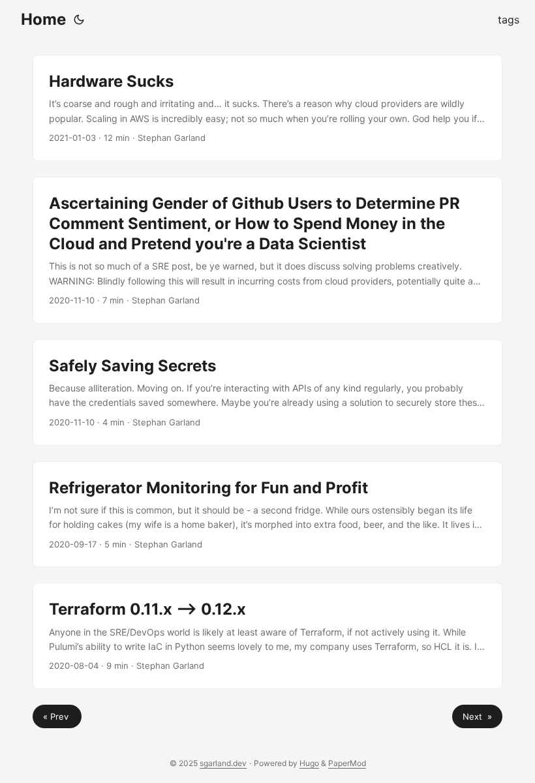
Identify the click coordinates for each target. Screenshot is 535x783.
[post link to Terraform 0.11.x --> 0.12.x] (267, 635)
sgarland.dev (223, 763)
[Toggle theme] (79, 19)
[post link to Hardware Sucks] (267, 108)
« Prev (57, 716)
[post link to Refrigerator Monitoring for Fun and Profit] (267, 514)
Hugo (309, 763)
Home (43, 19)
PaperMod (347, 763)
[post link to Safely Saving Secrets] (267, 392)
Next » (477, 716)
